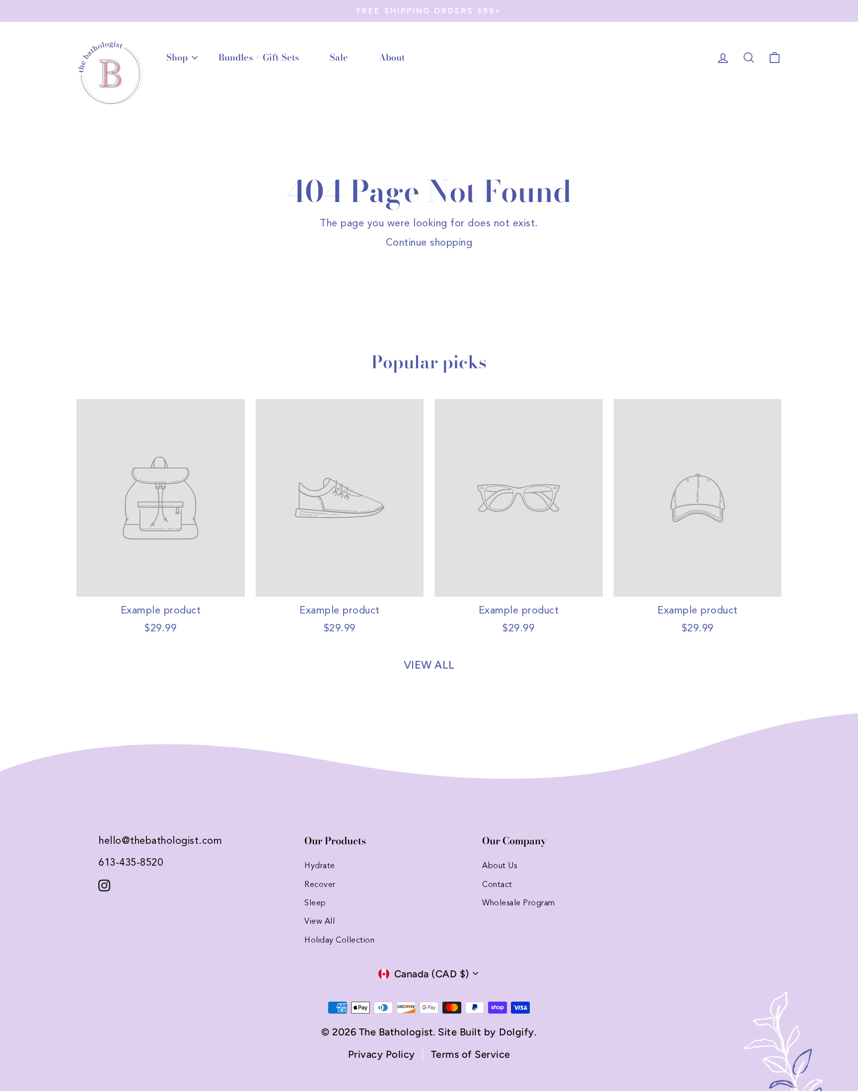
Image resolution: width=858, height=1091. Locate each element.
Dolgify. (517, 1032)
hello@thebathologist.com (160, 841)
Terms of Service (470, 1054)
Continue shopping (429, 243)
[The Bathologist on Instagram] (104, 884)
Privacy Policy (381, 1054)
